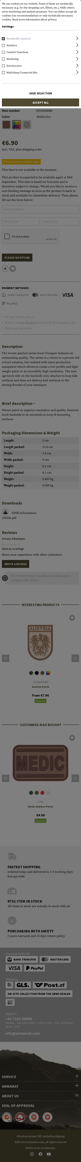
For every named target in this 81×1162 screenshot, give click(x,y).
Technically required (18, 38)
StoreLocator (14, 66)
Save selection (40, 93)
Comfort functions (17, 52)
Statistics (11, 45)
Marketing (12, 59)
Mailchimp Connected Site (21, 72)
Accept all (41, 102)
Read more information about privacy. (34, 19)
